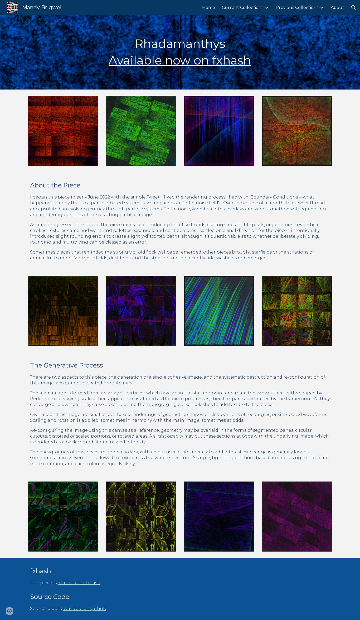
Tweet (153, 197)
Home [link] (208, 7)
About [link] (337, 7)
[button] (353, 7)
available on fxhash (79, 582)
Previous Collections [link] (297, 7)
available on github (84, 608)
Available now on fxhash (180, 60)
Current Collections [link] (242, 7)
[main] (180, 52)
